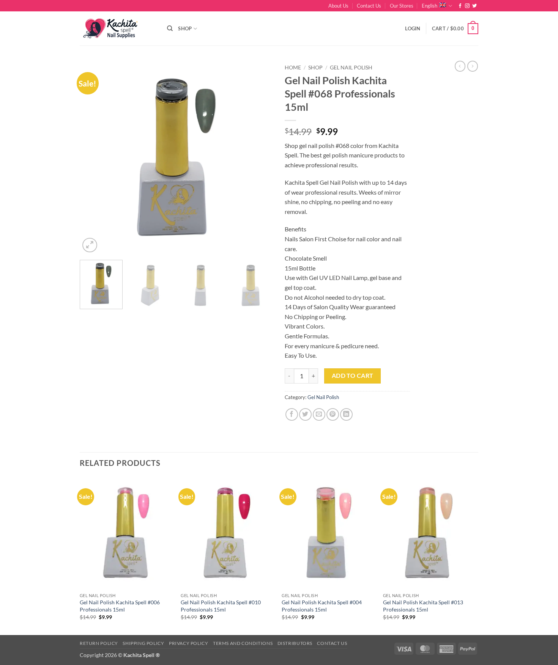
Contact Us (369, 6)
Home (293, 67)
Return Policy (99, 643)
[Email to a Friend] (319, 414)
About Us (338, 6)
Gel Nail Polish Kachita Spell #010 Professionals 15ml (221, 606)
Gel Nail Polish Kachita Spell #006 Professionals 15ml (120, 606)
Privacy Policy (188, 643)
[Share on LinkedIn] (346, 414)
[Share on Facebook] (291, 414)
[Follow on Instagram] (467, 6)
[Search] (170, 28)
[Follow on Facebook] (460, 6)
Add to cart (353, 375)
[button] (412, 28)
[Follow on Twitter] (474, 6)
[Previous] (93, 157)
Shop (185, 28)
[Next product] (460, 66)
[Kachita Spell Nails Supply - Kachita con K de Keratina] (118, 28)
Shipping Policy (143, 643)
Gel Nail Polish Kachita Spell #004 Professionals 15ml (322, 606)
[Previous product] (472, 66)
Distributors (294, 643)
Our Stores (401, 6)
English (429, 6)
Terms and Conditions (243, 643)
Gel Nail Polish (351, 67)
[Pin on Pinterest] (332, 414)
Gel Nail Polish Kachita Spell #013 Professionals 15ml (423, 606)
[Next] (260, 157)
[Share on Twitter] (305, 414)
